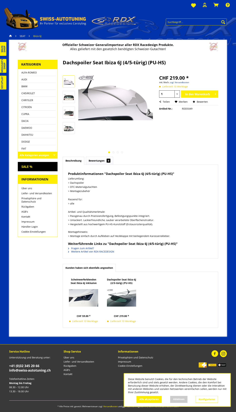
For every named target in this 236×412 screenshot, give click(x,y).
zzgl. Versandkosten (179, 82)
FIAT (23, 148)
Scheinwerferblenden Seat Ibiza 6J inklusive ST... (84, 281)
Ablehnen (179, 399)
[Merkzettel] (193, 5)
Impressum (28, 221)
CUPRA (25, 114)
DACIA (25, 121)
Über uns (26, 188)
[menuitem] (193, 5)
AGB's (24, 211)
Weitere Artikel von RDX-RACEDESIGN (92, 251)
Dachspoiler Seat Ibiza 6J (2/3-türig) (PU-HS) (121, 281)
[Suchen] (223, 21)
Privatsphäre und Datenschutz (31, 200)
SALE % (26, 167)
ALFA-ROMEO (29, 72)
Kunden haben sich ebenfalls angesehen (89, 267)
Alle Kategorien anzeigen (34, 155)
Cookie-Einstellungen (33, 231)
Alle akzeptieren (149, 399)
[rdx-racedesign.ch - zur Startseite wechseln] (70, 18)
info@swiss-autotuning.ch (30, 370)
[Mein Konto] (204, 5)
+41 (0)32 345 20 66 (24, 366)
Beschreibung (73, 160)
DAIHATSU (27, 134)
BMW (24, 86)
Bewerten (202, 101)
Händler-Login (29, 226)
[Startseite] (11, 36)
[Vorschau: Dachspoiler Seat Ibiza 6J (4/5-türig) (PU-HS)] (69, 81)
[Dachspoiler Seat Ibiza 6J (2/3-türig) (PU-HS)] (121, 298)
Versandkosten (110, 406)
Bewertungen (99, 160)
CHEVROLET (28, 93)
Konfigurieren (207, 399)
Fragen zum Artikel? (82, 248)
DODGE (25, 141)
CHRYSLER (27, 100)
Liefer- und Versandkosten (36, 193)
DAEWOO (26, 127)
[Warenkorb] (216, 5)
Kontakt (25, 216)
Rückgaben (27, 206)
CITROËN (26, 107)
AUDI (24, 79)
